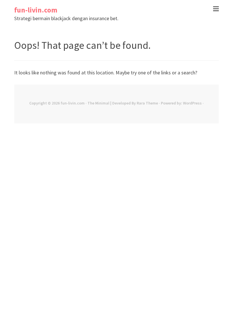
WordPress (192, 103)
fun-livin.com (35, 9)
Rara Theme (147, 103)
